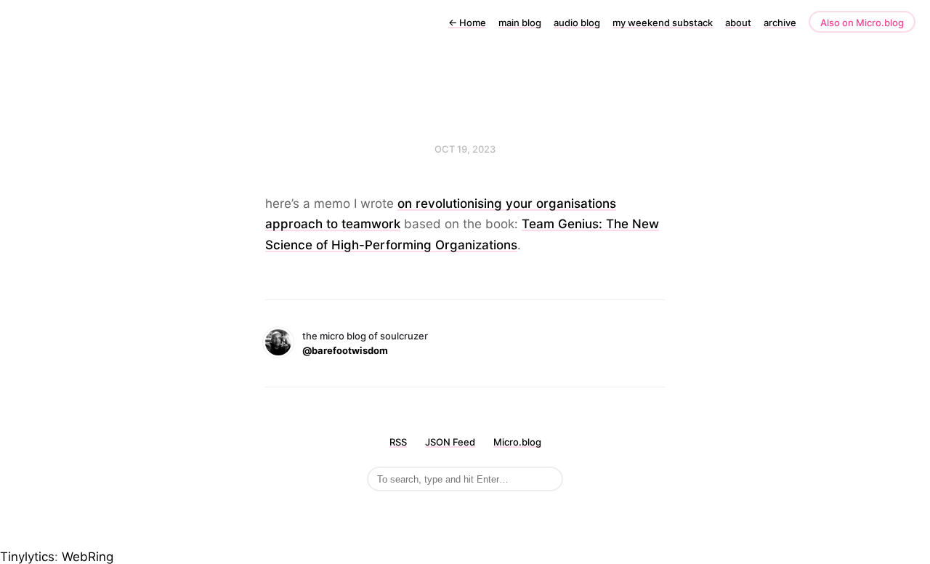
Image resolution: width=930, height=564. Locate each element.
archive (780, 22)
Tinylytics (27, 556)
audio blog (577, 22)
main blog (519, 22)
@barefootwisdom (345, 350)
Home (467, 22)
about (738, 22)
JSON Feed (450, 442)
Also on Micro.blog (862, 22)
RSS (398, 442)
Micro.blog (517, 442)
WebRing (87, 556)
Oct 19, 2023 (465, 149)
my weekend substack (662, 22)
